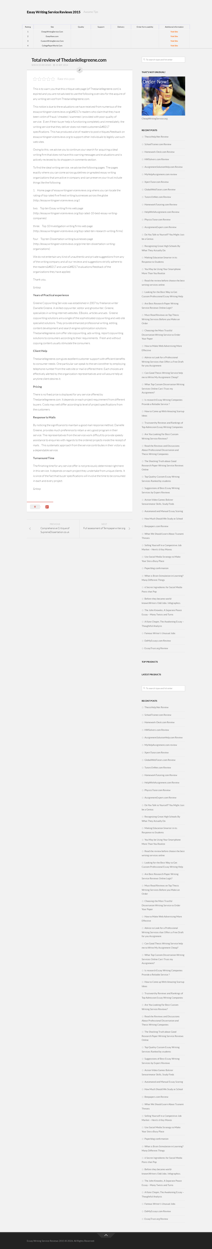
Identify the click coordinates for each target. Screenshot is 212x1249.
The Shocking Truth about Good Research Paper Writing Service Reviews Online (162, 465)
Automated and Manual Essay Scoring (163, 511)
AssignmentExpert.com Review (160, 227)
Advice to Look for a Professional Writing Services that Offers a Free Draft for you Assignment (163, 361)
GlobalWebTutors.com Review (159, 189)
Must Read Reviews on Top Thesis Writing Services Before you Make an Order (161, 319)
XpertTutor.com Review (156, 182)
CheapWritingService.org (155, 118)
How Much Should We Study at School (163, 518)
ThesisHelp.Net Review (156, 136)
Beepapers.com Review (156, 526)
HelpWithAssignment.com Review (161, 212)
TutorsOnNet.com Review (157, 197)
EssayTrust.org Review (156, 648)
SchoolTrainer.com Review (157, 144)
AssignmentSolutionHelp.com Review (163, 167)
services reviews (41, 65)
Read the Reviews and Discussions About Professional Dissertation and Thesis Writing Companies (161, 450)
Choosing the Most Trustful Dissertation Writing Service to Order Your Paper (161, 334)
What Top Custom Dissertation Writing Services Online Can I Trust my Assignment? (163, 388)
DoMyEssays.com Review (157, 640)
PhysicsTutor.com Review (157, 219)
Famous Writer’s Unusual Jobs (159, 633)
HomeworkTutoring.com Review (160, 204)
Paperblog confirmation (156, 568)
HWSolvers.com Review (156, 159)
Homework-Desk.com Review (159, 152)
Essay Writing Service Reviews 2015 (53, 12)
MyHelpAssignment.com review (160, 174)
